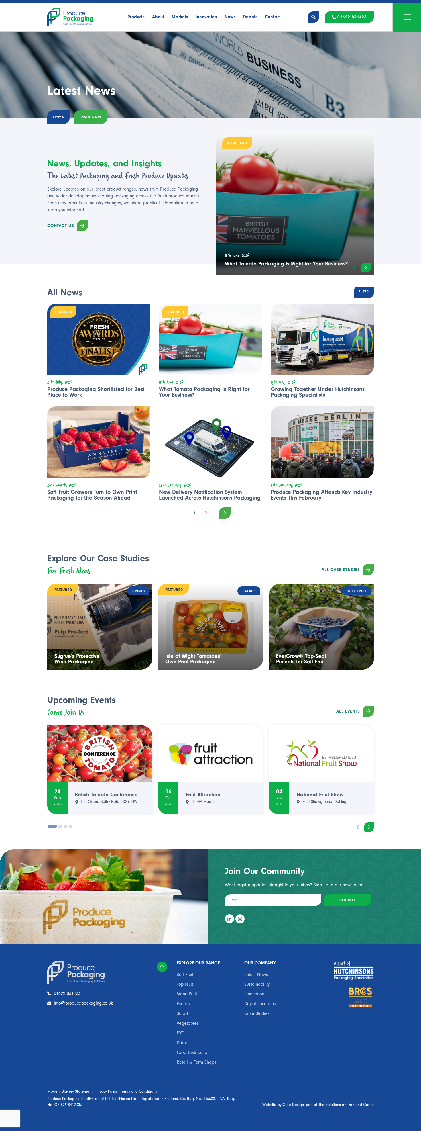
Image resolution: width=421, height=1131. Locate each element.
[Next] (222, 512)
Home (58, 117)
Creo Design (293, 1105)
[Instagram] (240, 918)
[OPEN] (407, 17)
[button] (354, 267)
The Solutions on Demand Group (346, 1105)
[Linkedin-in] (229, 918)
